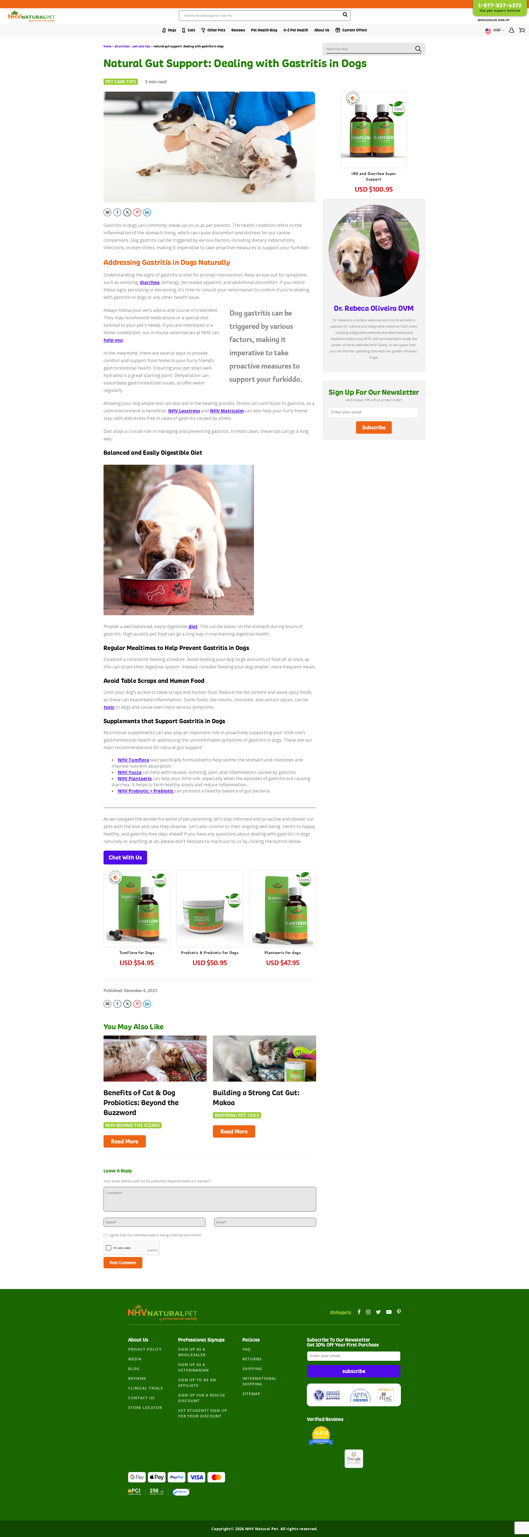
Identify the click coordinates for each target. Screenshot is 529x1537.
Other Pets (216, 30)
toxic (109, 707)
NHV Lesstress (184, 411)
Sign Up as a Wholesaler (192, 1352)
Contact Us (141, 1397)
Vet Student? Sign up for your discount (202, 1413)
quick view (140, 896)
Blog (133, 1368)
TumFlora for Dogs (137, 952)
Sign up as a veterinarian (193, 1367)
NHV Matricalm (227, 411)
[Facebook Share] (117, 212)
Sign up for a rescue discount (201, 1398)
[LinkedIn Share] (147, 212)
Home (107, 46)
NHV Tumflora (133, 760)
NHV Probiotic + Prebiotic (146, 791)
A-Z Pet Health (296, 30)
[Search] (345, 15)
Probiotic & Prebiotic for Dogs (209, 952)
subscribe (353, 1371)
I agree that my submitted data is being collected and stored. (154, 1235)
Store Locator (145, 1407)
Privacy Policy (145, 1349)
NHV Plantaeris (135, 778)
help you (113, 340)
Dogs (171, 30)
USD (497, 30)
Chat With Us (125, 857)
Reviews (238, 30)
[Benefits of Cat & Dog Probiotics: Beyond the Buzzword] (155, 1058)
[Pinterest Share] (137, 212)
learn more (137, 909)
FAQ (246, 1349)
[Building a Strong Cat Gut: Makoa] (264, 1058)
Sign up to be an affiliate (197, 1382)
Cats (191, 30)
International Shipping (259, 1381)
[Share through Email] (107, 212)
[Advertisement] (373, 477)
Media (135, 1358)
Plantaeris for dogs (282, 952)
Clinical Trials (145, 1388)
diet (193, 626)
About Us (321, 30)
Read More (124, 1141)
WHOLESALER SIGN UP (493, 20)
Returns (252, 1358)
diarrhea (150, 282)
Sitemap (251, 1393)
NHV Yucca (130, 772)
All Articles (122, 46)
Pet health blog (264, 30)
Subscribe (374, 427)
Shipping (252, 1368)
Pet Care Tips (141, 46)
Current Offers (354, 30)
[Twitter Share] (127, 212)
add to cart (137, 921)
